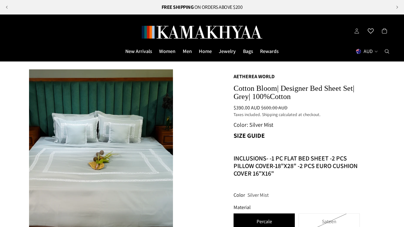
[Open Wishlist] (370, 31)
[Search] (387, 51)
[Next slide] (397, 7)
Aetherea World (254, 76)
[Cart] (384, 31)
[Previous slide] (7, 7)
